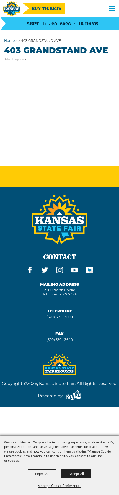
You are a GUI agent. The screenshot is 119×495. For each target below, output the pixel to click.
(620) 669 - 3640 (59, 340)
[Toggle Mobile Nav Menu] (112, 8)
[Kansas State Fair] (12, 8)
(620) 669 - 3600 (59, 317)
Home (9, 41)
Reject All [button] (42, 473)
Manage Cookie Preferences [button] (59, 485)
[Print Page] (89, 271)
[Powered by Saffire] (73, 395)
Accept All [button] (76, 473)
